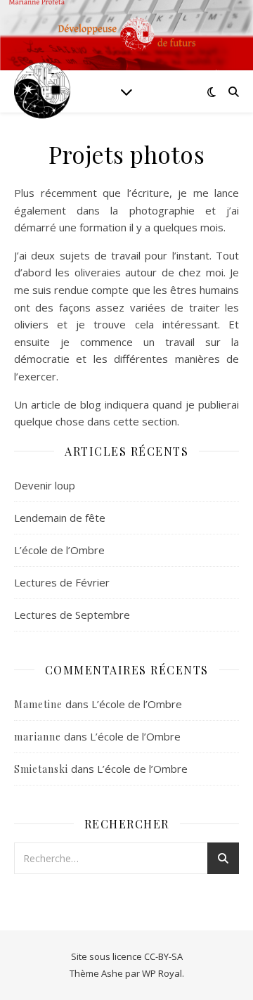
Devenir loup (44, 485)
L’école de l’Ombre (59, 550)
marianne (37, 736)
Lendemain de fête (59, 518)
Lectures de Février (62, 582)
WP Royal (162, 973)
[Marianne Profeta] (42, 91)
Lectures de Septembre (72, 615)
